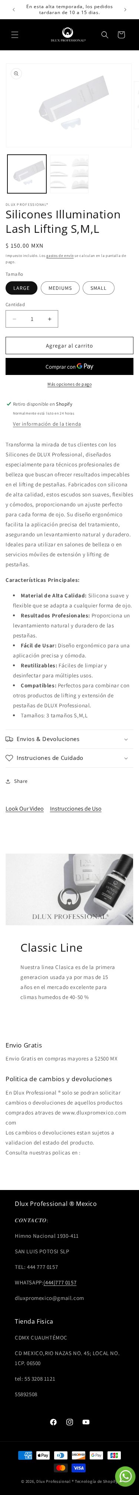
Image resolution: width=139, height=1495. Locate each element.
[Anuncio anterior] (14, 9)
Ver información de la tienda (47, 423)
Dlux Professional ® (55, 1481)
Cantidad (15, 304)
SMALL (98, 288)
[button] (15, 35)
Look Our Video (25, 808)
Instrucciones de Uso (76, 808)
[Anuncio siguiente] (125, 9)
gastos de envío (60, 255)
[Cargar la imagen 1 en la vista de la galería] (26, 174)
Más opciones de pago (69, 384)
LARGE (21, 288)
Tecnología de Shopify (96, 1481)
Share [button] (21, 781)
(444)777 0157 (59, 1282)
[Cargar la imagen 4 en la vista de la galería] (69, 174)
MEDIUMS (60, 288)
